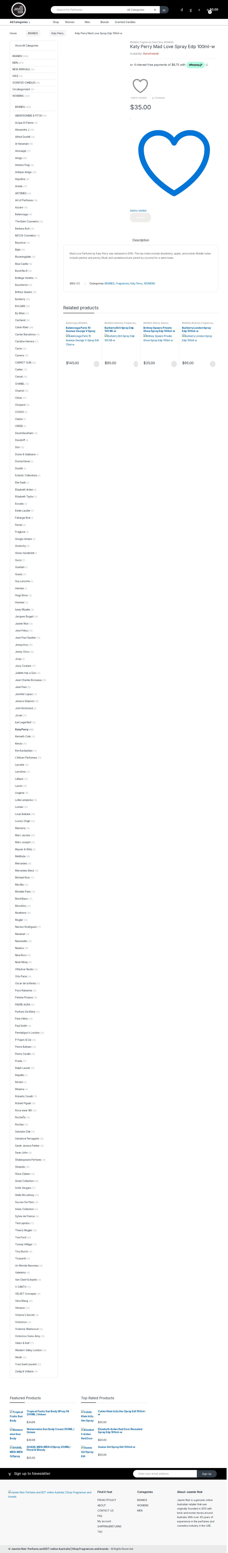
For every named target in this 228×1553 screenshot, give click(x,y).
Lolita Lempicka (26, 799)
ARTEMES (23, 193)
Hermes (21, 588)
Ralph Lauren (25, 1067)
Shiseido (22, 1166)
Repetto (21, 1075)
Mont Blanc (23, 898)
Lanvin (21, 785)
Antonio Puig (24, 164)
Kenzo (21, 743)
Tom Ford (23, 1237)
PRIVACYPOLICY (106, 1500)
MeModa (22, 856)
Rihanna (21, 1089)
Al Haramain (24, 143)
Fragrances (145, 42)
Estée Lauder (24, 510)
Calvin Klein (24, 327)
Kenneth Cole (25, 736)
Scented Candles (125, 22)
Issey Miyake (24, 609)
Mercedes (23, 863)
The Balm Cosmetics (29, 221)
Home (13, 33)
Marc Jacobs (25, 835)
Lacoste (21, 764)
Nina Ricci (23, 955)
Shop (56, 22)
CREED (20, 425)
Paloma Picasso (26, 997)
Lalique (21, 778)
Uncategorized (23, 89)
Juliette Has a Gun (27, 672)
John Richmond (25, 708)
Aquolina (22, 178)
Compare (160, 97)
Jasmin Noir (24, 623)
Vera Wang (24, 1300)
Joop (20, 658)
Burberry (118, 323)
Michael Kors (24, 877)
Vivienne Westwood (29, 1328)
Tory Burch (23, 1251)
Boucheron (23, 284)
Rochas (21, 1124)
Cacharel (22, 320)
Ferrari (20, 524)
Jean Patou (24, 630)
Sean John (23, 1152)
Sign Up (206, 1473)
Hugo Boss (23, 595)
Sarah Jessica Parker (29, 1145)
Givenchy (22, 545)
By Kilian (22, 313)
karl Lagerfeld (25, 722)
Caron (20, 348)
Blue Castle (23, 263)
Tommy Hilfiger (26, 1244)
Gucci (20, 560)
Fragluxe (22, 531)
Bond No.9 (23, 270)
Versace (22, 1307)
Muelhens (23, 912)
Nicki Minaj (23, 962)
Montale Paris (25, 891)
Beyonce (22, 242)
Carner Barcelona (27, 334)
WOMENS (169, 42)
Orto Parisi (23, 976)
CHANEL (22, 383)
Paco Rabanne (25, 990)
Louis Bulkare (25, 814)
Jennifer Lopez (26, 694)
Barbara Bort (24, 228)
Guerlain (21, 567)
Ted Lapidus (24, 1223)
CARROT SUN (25, 362)
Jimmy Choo (24, 651)
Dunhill (20, 468)
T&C (100, 1531)
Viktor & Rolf (24, 1343)
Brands (104, 22)
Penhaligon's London (29, 1032)
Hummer (21, 602)
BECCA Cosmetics (27, 235)
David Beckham (26, 433)
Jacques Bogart (26, 616)
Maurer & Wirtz (25, 849)
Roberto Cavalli (26, 1096)
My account (104, 1521)
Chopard (22, 404)
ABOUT (101, 1505)
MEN (18, 62)
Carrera (21, 355)
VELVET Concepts (27, 1293)
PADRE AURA (24, 1004)
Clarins (20, 419)
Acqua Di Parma (26, 122)
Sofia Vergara (25, 1187)
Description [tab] (140, 240)
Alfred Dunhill (25, 136)
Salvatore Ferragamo (29, 1138)
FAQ (99, 1515)
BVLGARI (22, 306)
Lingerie (21, 792)
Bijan (20, 249)
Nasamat (22, 933)
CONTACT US (105, 1510)
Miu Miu (21, 884)
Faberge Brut (24, 517)
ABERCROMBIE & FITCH (31, 115)
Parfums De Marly (27, 1011)
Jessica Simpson (27, 701)
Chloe (20, 397)
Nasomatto (23, 941)
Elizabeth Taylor (26, 496)
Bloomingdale (25, 256)
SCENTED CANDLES (26, 82)
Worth (20, 1357)
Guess (20, 574)
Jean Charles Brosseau (30, 680)
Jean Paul (23, 686)
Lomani (21, 806)
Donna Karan (24, 461)
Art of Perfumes (26, 200)
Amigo (21, 157)
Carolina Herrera (26, 341)
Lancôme (22, 771)
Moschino (23, 905)
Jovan (21, 715)
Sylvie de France (27, 1216)
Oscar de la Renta (27, 983)
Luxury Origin (25, 820)
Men (87, 22)
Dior (19, 447)
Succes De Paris (26, 1202)
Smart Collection (26, 1180)
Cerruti (21, 376)
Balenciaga (71, 323)
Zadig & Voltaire (26, 1371)
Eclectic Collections (27, 475)
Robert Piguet (25, 1103)
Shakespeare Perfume (30, 1159)
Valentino (22, 1272)
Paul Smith (23, 1025)
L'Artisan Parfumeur (28, 757)
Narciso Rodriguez (28, 926)
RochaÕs (22, 1117)
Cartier (21, 369)
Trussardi (22, 1258)
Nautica (21, 948)
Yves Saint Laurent (28, 1364)
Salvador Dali (25, 1131)
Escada (21, 503)
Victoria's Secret (27, 1314)
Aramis (21, 186)
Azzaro (21, 207)
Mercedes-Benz (26, 870)
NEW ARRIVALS (23, 69)
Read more (96, 364)
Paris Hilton (24, 1018)
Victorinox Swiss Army (30, 1336)
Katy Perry (57, 33)
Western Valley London (30, 1350)
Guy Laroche (24, 581)
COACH (21, 411)
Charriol (21, 390)
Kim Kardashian (26, 750)
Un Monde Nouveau (29, 1265)
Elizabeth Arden (26, 489)
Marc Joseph (25, 842)
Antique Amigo (25, 172)
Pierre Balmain (25, 1046)
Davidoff (21, 440)
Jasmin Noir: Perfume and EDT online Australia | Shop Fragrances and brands (59, 1548)
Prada (20, 1060)
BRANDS (33, 33)
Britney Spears (160, 323)
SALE (17, 75)
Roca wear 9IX (25, 1110)
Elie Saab (22, 482)
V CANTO (23, 1286)
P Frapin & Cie (25, 1039)
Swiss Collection (26, 1209)
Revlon (21, 1082)
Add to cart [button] (135, 364)
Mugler (21, 919)
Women (69, 22)
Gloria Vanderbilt (26, 552)
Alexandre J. (24, 129)
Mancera (22, 828)
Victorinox (23, 1322)
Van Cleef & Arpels (28, 1279)
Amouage (22, 150)
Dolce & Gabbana (27, 454)
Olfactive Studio (26, 969)
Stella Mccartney (27, 1194)
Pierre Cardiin (25, 1053)
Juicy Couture (25, 665)
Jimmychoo (24, 644)
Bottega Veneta (26, 277)
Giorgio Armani (25, 538)
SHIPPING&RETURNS (109, 1526)
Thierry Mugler (26, 1230)
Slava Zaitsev (25, 1173)
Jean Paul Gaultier (27, 637)
